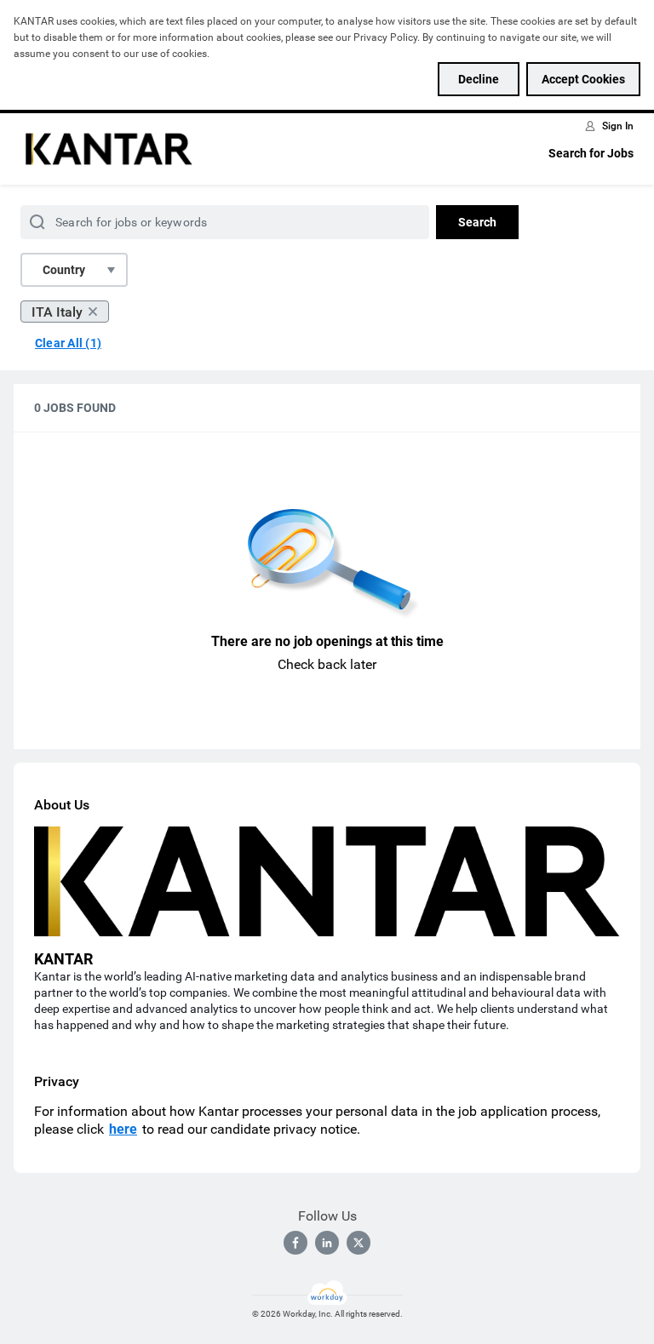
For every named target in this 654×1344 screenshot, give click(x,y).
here (123, 1129)
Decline (478, 79)
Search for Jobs (591, 153)
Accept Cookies (583, 79)
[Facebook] (295, 1243)
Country (64, 270)
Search (477, 222)
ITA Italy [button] (57, 312)
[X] (358, 1243)
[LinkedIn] (327, 1243)
